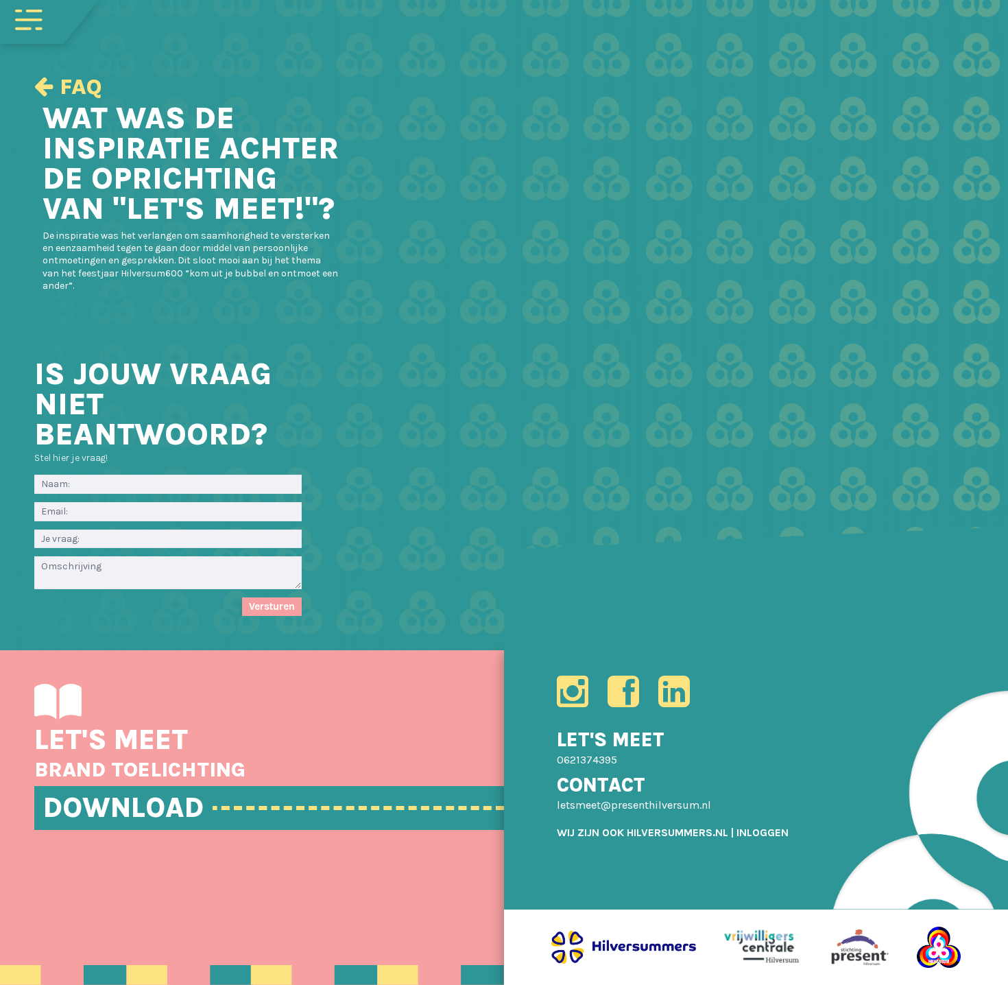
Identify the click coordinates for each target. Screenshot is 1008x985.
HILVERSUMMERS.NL (677, 832)
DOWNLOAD (123, 808)
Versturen (272, 606)
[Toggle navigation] (29, 18)
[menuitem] (762, 832)
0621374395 (587, 759)
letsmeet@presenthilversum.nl (634, 804)
